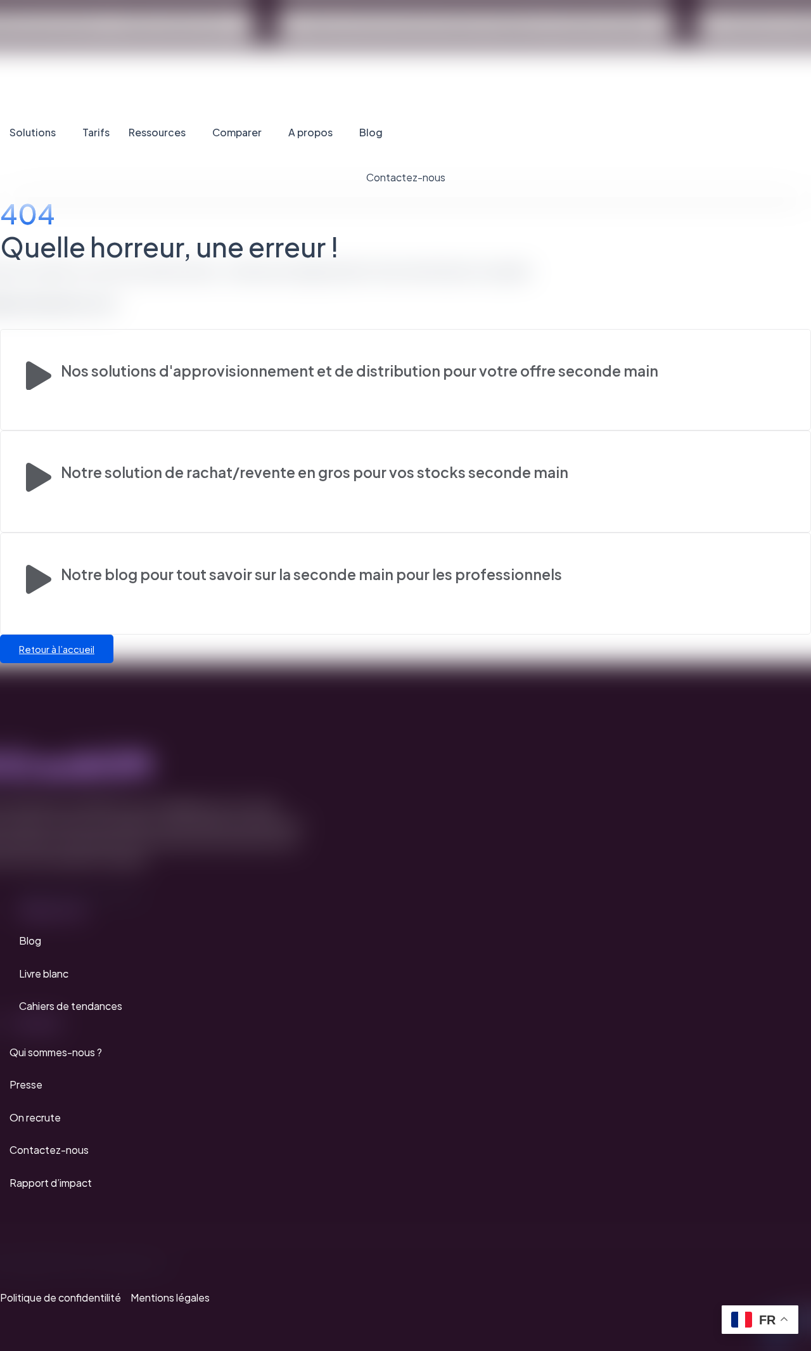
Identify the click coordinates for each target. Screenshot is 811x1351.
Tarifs (96, 132)
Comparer (237, 132)
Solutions (33, 132)
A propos (310, 132)
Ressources (157, 132)
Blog (371, 132)
